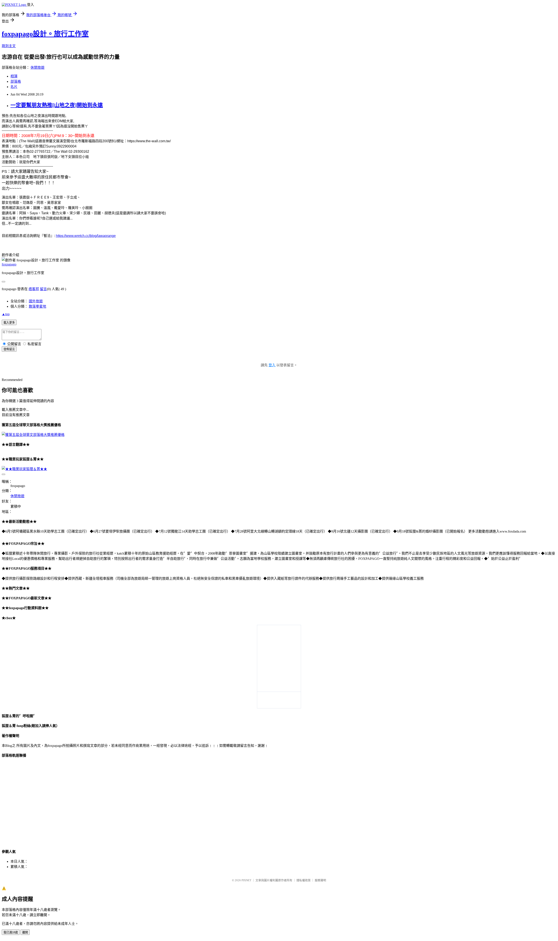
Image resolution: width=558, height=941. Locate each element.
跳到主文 (9, 46)
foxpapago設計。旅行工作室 (45, 34)
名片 (13, 87)
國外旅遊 (36, 301)
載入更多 (9, 322)
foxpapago (9, 264)
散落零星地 (37, 306)
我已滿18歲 (10, 932)
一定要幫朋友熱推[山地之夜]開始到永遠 (56, 105)
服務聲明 (320, 880)
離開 (25, 932)
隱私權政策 (303, 880)
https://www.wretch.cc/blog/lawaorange (86, 236)
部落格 (15, 81)
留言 (43, 289)
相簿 (13, 76)
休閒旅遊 (37, 67)
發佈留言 (9, 349)
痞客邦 (34, 289)
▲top (6, 314)
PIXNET (246, 880)
